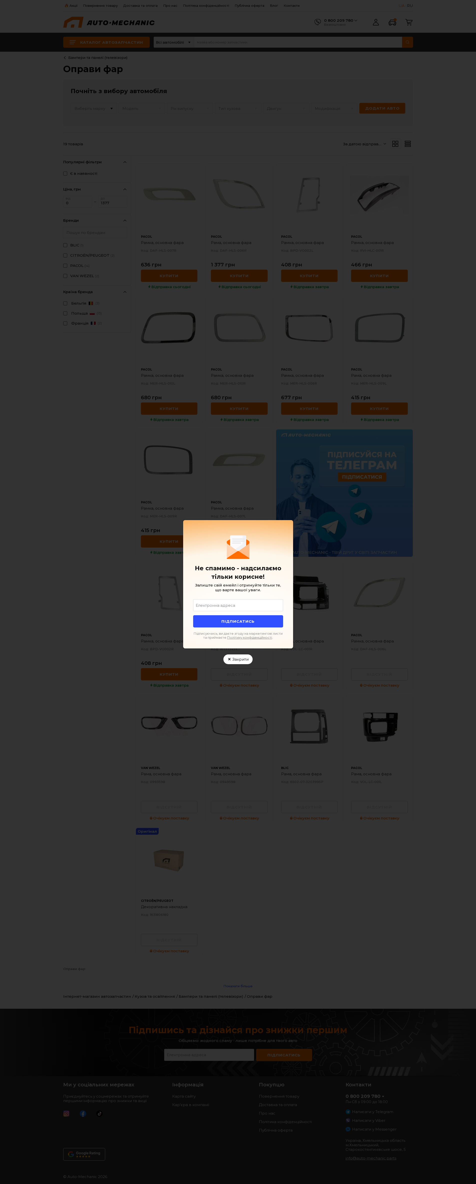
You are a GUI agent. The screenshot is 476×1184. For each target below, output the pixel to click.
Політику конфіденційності (249, 637)
